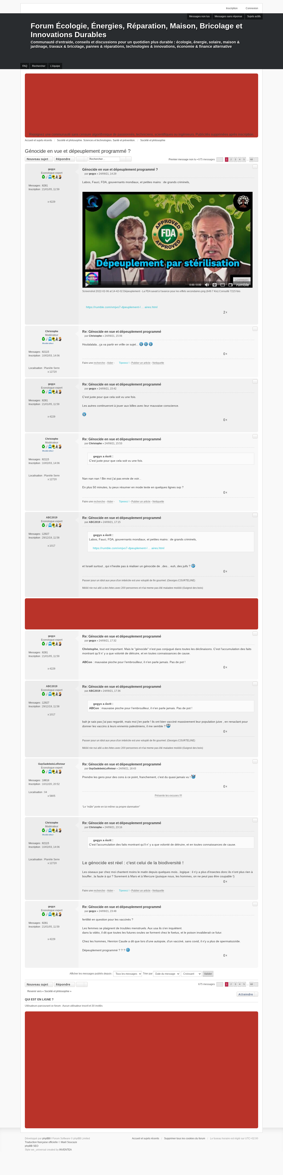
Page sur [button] (219, 159)
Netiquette (158, 362)
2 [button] (231, 159)
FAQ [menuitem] (24, 66)
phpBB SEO (31, 1145)
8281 (45, 185)
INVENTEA (65, 1149)
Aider (110, 362)
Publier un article (140, 362)
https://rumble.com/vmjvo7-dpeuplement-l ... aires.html (121, 307)
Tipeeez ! (124, 362)
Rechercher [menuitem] (38, 66)
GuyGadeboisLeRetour (51, 764)
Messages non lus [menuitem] (199, 16)
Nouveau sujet (37, 159)
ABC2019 (51, 517)
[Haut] (253, 319)
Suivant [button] (256, 159)
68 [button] (251, 159)
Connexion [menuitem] (252, 8)
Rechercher (123, 159)
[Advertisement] (141, 104)
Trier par (148, 973)
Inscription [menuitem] (232, 8)
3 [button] (235, 159)
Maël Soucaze (69, 1142)
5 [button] (244, 159)
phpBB (46, 1138)
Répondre (63, 159)
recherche (99, 362)
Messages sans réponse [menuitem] (228, 16)
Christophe (51, 331)
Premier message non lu (182, 159)
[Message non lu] (83, 173)
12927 (45, 533)
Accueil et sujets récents (145, 1138)
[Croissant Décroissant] (191, 974)
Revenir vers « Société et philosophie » (49, 991)
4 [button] (239, 159)
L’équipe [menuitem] (55, 66)
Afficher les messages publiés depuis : (91, 973)
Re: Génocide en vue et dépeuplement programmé (121, 331)
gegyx (51, 169)
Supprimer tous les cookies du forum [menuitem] (184, 1138)
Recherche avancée (129, 159)
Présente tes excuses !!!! (168, 795)
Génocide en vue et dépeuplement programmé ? (78, 151)
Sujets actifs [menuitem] (254, 16)
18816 (45, 780)
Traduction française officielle (41, 1142)
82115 (45, 351)
